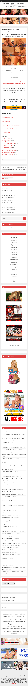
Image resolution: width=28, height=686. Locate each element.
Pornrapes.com (14, 266)
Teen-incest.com (14, 262)
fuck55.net (22, 623)
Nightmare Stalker (6, 512)
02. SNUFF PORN (6, 140)
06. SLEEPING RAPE (7, 147)
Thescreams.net (14, 255)
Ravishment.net (14, 267)
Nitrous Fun (4, 452)
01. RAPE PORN (6, 138)
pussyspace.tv (12, 629)
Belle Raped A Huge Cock (7, 517)
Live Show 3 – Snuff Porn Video (8, 515)
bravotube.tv (22, 614)
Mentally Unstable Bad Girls (8, 554)
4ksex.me (18, 613)
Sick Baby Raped (6, 132)
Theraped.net (14, 240)
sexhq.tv (22, 629)
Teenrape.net (14, 257)
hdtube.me (15, 626)
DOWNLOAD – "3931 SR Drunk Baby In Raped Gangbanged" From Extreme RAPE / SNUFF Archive (14, 83)
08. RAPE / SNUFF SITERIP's (9, 150)
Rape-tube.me (14, 237)
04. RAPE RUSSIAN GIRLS (8, 143)
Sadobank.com (14, 245)
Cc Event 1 (4, 469)
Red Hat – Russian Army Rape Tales (9, 505)
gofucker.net (23, 613)
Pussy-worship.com (14, 260)
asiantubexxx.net (10, 618)
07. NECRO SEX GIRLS (7, 149)
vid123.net (22, 631)
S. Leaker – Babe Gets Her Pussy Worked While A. (12, 561)
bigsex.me (23, 619)
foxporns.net (13, 613)
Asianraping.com (14, 272)
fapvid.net (23, 621)
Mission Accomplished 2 (7, 528)
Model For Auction (6, 474)
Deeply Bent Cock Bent (7, 471)
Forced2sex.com (14, 250)
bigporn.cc (18, 619)
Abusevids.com (14, 249)
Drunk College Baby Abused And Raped (11, 125)
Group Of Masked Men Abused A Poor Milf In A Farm (12, 571)
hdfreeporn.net (13, 624)
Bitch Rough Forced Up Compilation (9, 494)
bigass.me (13, 619)
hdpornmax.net (9, 626)
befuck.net (5, 616)
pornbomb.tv (18, 628)
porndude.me (11, 614)
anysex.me (22, 616)
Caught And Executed (6, 526)
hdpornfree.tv (20, 624)
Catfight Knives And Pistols (7, 549)
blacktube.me (17, 621)
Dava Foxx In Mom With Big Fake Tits (10, 531)
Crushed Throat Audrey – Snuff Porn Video (11, 543)
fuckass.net (7, 624)
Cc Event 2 (4, 442)
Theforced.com (14, 254)
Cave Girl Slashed (6, 496)
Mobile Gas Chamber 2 (7, 503)
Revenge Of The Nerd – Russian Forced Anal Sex (12, 478)
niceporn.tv (12, 628)
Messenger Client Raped (7, 458)
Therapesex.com (14, 271)
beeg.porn (16, 618)
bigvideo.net (5, 621)
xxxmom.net (13, 633)
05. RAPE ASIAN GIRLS (7, 145)
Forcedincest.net (14, 276)
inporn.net (20, 626)
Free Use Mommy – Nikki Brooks (9, 449)
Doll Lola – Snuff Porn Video (8, 533)
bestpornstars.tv (22, 618)
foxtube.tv (11, 623)
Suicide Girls (4, 536)
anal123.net (10, 616)
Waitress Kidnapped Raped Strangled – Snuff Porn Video (14, 454)
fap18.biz (4, 613)
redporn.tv (18, 629)
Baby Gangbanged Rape (7, 117)
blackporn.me (11, 621)
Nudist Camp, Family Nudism (8, 600)
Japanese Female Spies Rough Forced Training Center (13, 465)
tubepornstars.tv (15, 631)
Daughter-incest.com (14, 244)
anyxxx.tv (4, 618)
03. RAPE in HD (5, 141)
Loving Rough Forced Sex (7, 524)
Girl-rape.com (14, 269)
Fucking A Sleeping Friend (7, 538)
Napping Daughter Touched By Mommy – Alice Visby (13, 482)
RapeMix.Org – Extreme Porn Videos (14, 4)
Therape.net (14, 242)
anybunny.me (16, 616)
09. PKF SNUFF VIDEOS (8, 152)
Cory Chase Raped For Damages (9, 491)
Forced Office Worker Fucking (8, 431)
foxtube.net (6, 623)
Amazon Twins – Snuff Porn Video (9, 489)
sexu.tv (5, 631)
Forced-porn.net (14, 239)
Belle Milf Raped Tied (6, 552)
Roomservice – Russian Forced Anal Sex (10, 447)
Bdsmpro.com (14, 247)
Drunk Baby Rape (6, 121)
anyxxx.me (17, 614)
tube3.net (9, 631)
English (6, 178)
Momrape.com (14, 252)
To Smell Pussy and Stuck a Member (9, 540)
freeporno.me (16, 623)
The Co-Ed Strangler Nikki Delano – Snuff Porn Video (13, 520)
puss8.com (6, 629)
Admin (4, 31)
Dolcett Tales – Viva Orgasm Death (9, 487)
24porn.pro (5, 614)
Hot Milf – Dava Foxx (6, 510)
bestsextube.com (6, 619)
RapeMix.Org (14, 683)
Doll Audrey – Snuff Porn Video (8, 476)
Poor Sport (4, 565)
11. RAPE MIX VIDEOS (7, 156)
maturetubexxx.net (5, 628)
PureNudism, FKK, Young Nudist (8, 597)
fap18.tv (8, 613)
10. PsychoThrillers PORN (8, 154)
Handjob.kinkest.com (14, 259)
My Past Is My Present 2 (7, 444)
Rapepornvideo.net (14, 264)
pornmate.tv (23, 628)
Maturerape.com (14, 274)
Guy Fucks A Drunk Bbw (7, 507)
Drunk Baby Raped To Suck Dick (9, 128)
